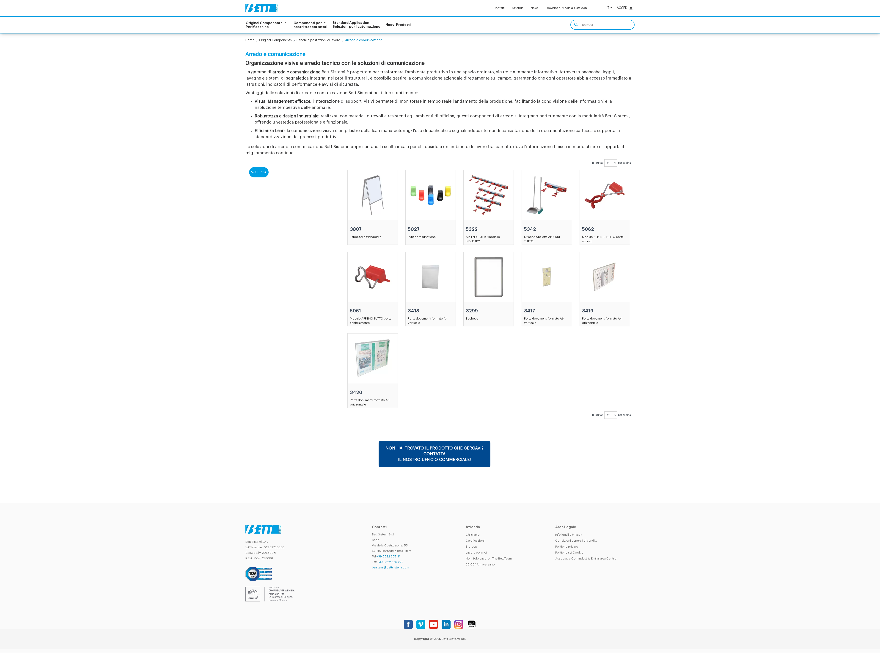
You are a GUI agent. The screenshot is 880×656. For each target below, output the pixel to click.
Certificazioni (475, 540)
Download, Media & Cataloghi (567, 7)
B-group (471, 546)
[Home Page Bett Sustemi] (261, 8)
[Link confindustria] (269, 593)
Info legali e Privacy (568, 534)
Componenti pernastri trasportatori (310, 24)
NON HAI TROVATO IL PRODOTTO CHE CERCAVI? (434, 454)
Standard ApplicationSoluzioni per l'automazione (356, 24)
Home (249, 40)
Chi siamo (473, 534)
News (535, 7)
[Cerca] (576, 24)
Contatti (499, 7)
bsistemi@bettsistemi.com (390, 567)
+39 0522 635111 (388, 556)
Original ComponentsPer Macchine (264, 24)
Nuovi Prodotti (398, 25)
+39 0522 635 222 (390, 561)
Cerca (261, 172)
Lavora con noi (476, 552)
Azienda (517, 7)
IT (607, 8)
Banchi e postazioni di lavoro (318, 40)
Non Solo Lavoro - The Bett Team (489, 558)
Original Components (275, 40)
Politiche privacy (566, 546)
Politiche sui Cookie (569, 552)
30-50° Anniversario (480, 564)
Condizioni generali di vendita (576, 540)
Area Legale (565, 527)
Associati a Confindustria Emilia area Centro (585, 558)
